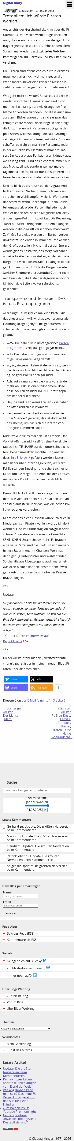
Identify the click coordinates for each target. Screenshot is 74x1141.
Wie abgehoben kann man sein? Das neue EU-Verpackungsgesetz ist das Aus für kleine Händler (20, 1097)
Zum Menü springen (69, 4)
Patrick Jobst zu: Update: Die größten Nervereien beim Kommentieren (33, 858)
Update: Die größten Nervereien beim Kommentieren (17, 1072)
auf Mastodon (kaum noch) (26, 968)
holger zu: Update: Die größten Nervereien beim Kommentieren (37, 867)
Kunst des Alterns (19, 1050)
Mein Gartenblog (19, 1044)
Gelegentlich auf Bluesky (24, 961)
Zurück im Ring (17, 996)
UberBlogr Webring (21, 1008)
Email (7, 902)
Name (7, 892)
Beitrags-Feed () (20, 933)
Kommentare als (22, 940)
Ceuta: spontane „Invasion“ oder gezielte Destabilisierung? (19, 1118)
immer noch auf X (20, 975)
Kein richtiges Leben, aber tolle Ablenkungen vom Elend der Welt (19, 1083)
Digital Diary (11, 3)
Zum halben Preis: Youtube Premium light (19, 1109)
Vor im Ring (15, 1002)
